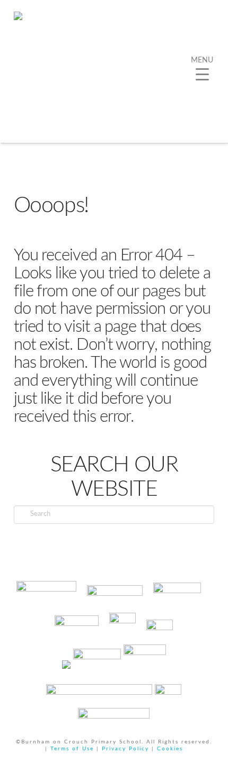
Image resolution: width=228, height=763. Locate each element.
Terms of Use (72, 748)
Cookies (170, 748)
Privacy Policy (125, 748)
